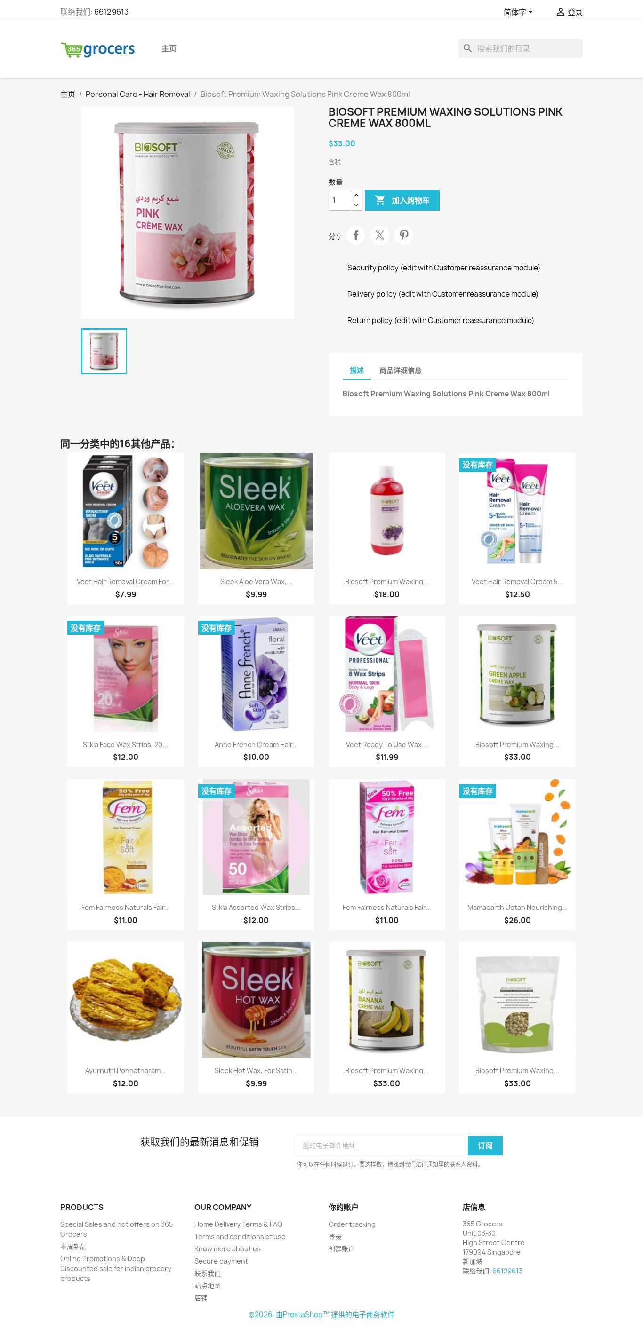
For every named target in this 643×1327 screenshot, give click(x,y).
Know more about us (227, 1248)
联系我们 (207, 1273)
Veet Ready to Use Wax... (386, 744)
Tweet (379, 235)
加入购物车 (402, 199)
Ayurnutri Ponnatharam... (125, 1070)
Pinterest (403, 235)
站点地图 (207, 1285)
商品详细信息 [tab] (400, 370)
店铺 (201, 1297)
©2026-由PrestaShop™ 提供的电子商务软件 (321, 1314)
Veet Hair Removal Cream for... (125, 581)
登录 (335, 1236)
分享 (355, 235)
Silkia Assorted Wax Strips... (256, 907)
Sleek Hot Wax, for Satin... (256, 1070)
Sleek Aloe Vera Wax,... (256, 581)
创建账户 (342, 1248)
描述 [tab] (357, 370)
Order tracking (352, 1224)
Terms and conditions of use (240, 1236)
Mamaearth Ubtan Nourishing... (517, 907)
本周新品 (73, 1246)
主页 (169, 48)
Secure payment (221, 1260)
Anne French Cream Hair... (256, 744)
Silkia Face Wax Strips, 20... (125, 744)
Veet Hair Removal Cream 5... (517, 581)
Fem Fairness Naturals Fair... (125, 907)
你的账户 (344, 1207)
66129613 (111, 12)
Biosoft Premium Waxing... (387, 581)
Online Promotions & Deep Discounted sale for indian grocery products (115, 1268)
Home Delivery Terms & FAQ (238, 1224)
